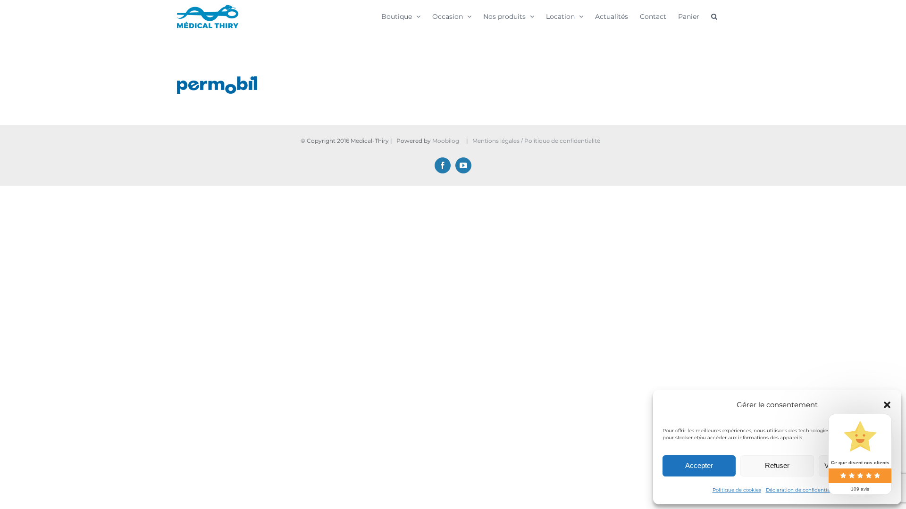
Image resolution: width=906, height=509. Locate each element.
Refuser (777, 465)
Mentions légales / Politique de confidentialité (537, 140)
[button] (887, 405)
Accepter (699, 465)
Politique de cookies (737, 490)
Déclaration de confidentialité (802, 490)
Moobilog (445, 140)
